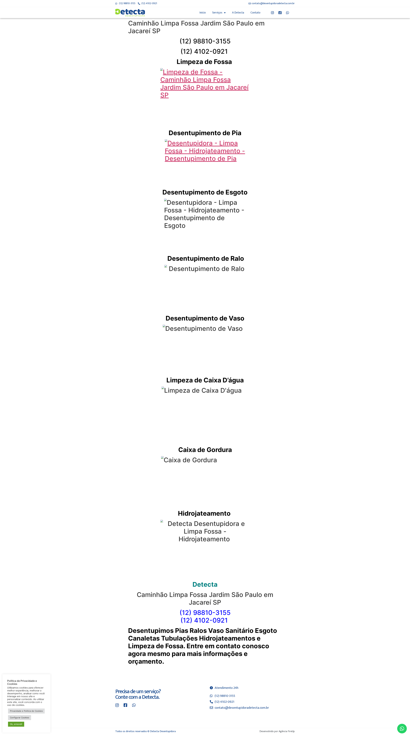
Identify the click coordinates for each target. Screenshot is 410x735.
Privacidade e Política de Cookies (26, 711)
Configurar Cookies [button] (19, 717)
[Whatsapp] (402, 728)
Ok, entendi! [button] (16, 724)
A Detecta (238, 12)
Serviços (217, 12)
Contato (255, 12)
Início (203, 12)
